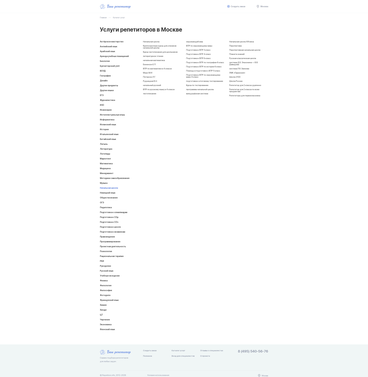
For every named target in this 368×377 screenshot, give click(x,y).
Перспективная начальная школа (244, 50)
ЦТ (101, 315)
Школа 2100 (234, 77)
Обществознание (109, 198)
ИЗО (102, 105)
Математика (106, 163)
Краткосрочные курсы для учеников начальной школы (159, 47)
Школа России (236, 81)
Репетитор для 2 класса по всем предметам (244, 90)
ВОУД (103, 71)
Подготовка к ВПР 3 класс (198, 50)
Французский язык (109, 300)
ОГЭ (102, 202)
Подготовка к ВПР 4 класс (198, 54)
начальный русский (152, 85)
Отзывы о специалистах (211, 350)
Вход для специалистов (183, 356)
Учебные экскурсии (110, 276)
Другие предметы (109, 85)
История (104, 129)
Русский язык (106, 271)
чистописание (149, 93)
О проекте (205, 356)
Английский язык (108, 46)
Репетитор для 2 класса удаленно (245, 85)
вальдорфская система (197, 93)
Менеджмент (106, 173)
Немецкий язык (107, 193)
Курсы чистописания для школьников (160, 52)
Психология (106, 251)
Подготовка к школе (110, 227)
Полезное (147, 356)
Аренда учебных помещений (114, 56)
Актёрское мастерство (111, 41)
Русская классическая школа (242, 58)
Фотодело (105, 295)
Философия (106, 290)
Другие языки (107, 90)
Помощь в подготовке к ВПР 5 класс (203, 71)
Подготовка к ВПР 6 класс (198, 58)
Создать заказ (238, 6)
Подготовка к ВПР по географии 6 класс (205, 62)
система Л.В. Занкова (239, 68)
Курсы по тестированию (197, 85)
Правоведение (107, 237)
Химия (103, 305)
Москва (264, 6)
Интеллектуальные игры (112, 115)
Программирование (110, 241)
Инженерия (106, 110)
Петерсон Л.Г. (149, 77)
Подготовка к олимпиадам (113, 212)
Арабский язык (107, 51)
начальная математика (154, 60)
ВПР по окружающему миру (199, 46)
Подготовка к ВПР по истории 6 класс (204, 66)
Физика (104, 280)
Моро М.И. (148, 73)
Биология (105, 61)
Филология (105, 285)
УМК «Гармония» (237, 73)
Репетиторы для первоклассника (244, 95)
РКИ (102, 261)
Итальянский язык (109, 134)
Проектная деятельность (113, 246)
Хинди (103, 310)
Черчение (105, 319)
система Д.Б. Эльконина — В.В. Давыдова (243, 63)
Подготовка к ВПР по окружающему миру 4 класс (203, 76)
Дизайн (104, 80)
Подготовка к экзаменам (112, 232)
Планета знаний (237, 54)
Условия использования (158, 375)
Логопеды (105, 154)
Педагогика (106, 207)
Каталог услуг (178, 350)
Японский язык (107, 329)
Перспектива (235, 46)
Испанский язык (108, 124)
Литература (106, 149)
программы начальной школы (200, 89)
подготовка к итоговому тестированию (204, 81)
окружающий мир (194, 41)
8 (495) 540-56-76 (253, 351)
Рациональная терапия (111, 256)
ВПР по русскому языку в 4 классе (159, 89)
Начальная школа (109, 188)
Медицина (105, 168)
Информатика (107, 119)
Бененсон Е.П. (149, 64)
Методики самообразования (114, 178)
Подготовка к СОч (109, 222)
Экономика (105, 324)
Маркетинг (105, 159)
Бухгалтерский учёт (110, 66)
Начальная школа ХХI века (241, 41)
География (105, 76)
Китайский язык (108, 139)
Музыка (103, 183)
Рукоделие (105, 266)
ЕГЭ (101, 95)
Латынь (104, 144)
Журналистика (107, 100)
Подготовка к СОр (109, 217)
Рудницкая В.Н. (150, 81)
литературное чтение (153, 56)
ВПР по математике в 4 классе (157, 68)
